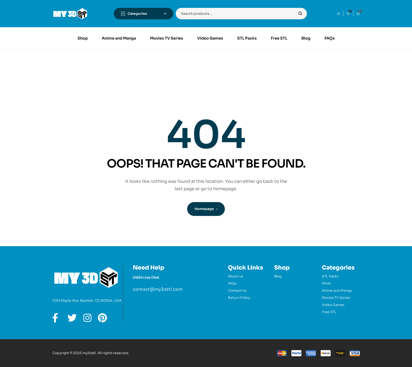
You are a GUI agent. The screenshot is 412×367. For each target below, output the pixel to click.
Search (300, 13)
